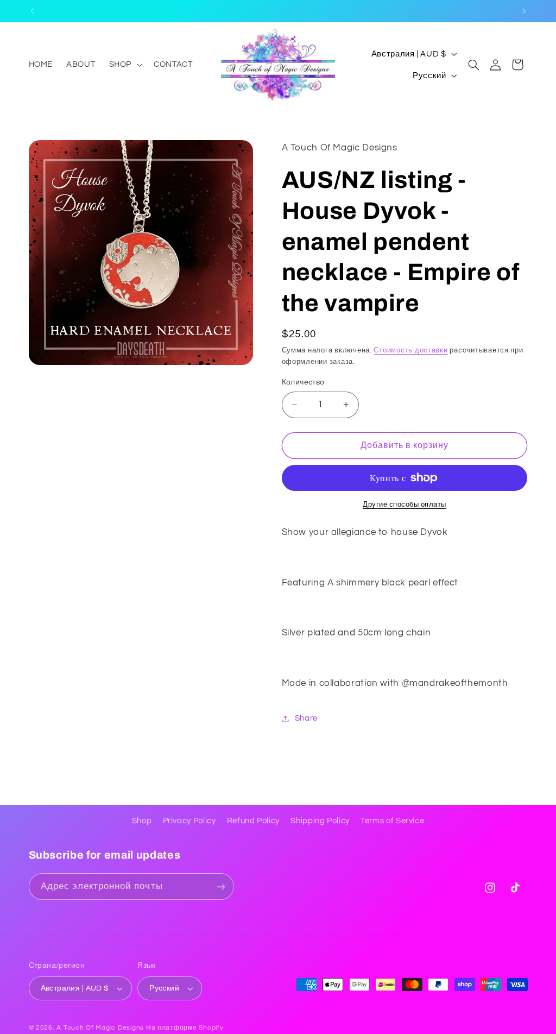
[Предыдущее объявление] (32, 11)
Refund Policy (253, 821)
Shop (142, 821)
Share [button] (306, 718)
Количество (303, 382)
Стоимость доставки (410, 350)
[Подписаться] (220, 886)
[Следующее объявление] (524, 11)
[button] (124, 65)
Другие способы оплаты (404, 504)
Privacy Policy (189, 821)
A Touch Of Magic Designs (100, 1028)
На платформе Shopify (185, 1028)
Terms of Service (392, 821)
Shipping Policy (319, 821)
